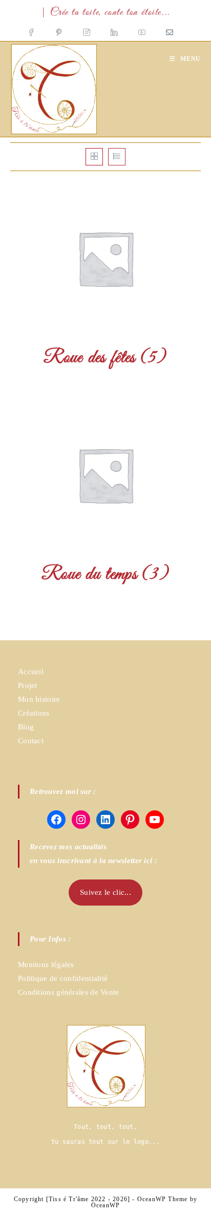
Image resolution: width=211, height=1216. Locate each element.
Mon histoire (39, 699)
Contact (31, 741)
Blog (26, 727)
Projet (27, 685)
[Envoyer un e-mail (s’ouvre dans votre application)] (169, 29)
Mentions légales (46, 964)
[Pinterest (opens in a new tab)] (59, 29)
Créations (34, 713)
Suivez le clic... (105, 892)
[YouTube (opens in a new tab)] (142, 29)
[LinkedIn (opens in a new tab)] (114, 29)
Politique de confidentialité (63, 978)
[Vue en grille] (94, 156)
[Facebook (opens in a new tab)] (36, 29)
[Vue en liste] (116, 156)
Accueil (31, 671)
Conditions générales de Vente (68, 992)
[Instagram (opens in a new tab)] (86, 29)
